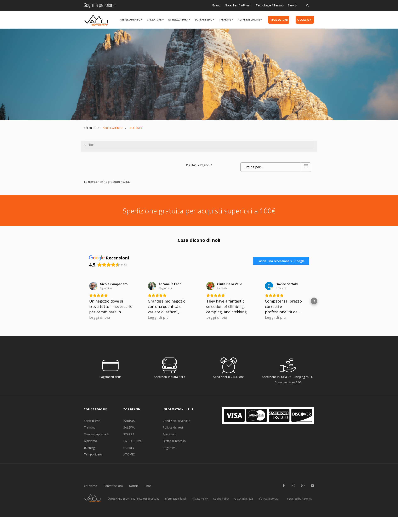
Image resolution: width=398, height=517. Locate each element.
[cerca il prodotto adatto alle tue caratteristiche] (308, 5)
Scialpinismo (92, 421)
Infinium (245, 5)
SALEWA (129, 427)
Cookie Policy (221, 498)
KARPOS (129, 421)
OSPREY (128, 448)
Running (89, 448)
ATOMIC (129, 454)
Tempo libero (93, 454)
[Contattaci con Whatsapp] (303, 486)
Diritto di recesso (174, 441)
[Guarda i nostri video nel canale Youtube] (312, 486)
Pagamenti (170, 448)
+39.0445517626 (243, 498)
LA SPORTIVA (132, 441)
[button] (84, 301)
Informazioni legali (175, 498)
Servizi (292, 5)
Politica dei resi (173, 427)
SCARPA (128, 434)
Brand (216, 5)
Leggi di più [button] (99, 317)
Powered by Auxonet (299, 498)
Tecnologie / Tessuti (270, 5)
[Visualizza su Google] (93, 286)
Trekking (89, 427)
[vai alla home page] (96, 19)
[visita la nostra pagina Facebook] (283, 486)
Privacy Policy (200, 498)
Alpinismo (90, 441)
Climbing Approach (96, 434)
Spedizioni (169, 434)
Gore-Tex (231, 5)
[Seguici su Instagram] (293, 486)
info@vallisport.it (268, 498)
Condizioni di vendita (176, 421)
